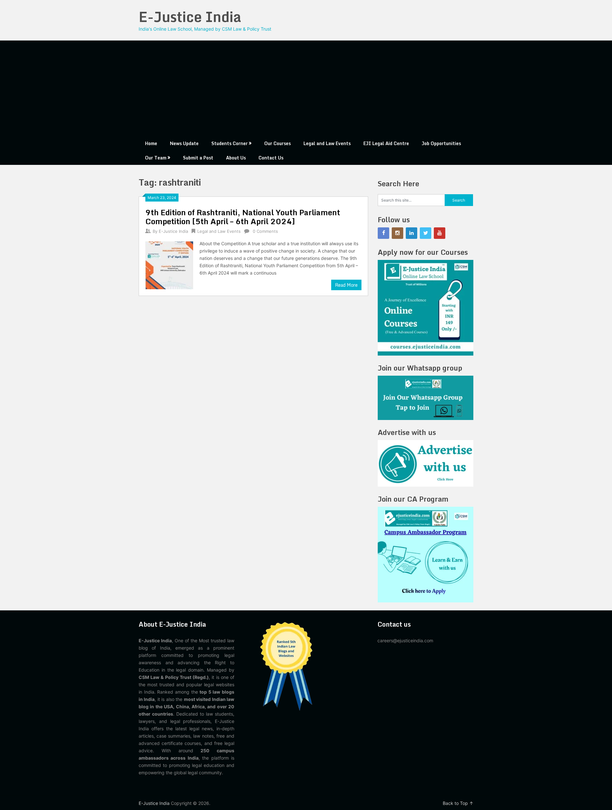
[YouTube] (439, 233)
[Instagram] (397, 233)
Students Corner (229, 143)
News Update (184, 143)
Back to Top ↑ (458, 803)
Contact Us (271, 157)
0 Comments (265, 231)
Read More (346, 285)
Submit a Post (198, 157)
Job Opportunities (441, 143)
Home (151, 143)
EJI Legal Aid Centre (386, 143)
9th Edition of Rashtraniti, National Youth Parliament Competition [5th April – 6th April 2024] (242, 216)
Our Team (155, 157)
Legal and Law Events (327, 143)
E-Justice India (190, 16)
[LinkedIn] (411, 233)
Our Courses (277, 143)
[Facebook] (383, 233)
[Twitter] (425, 233)
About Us (236, 157)
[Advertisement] (306, 88)
